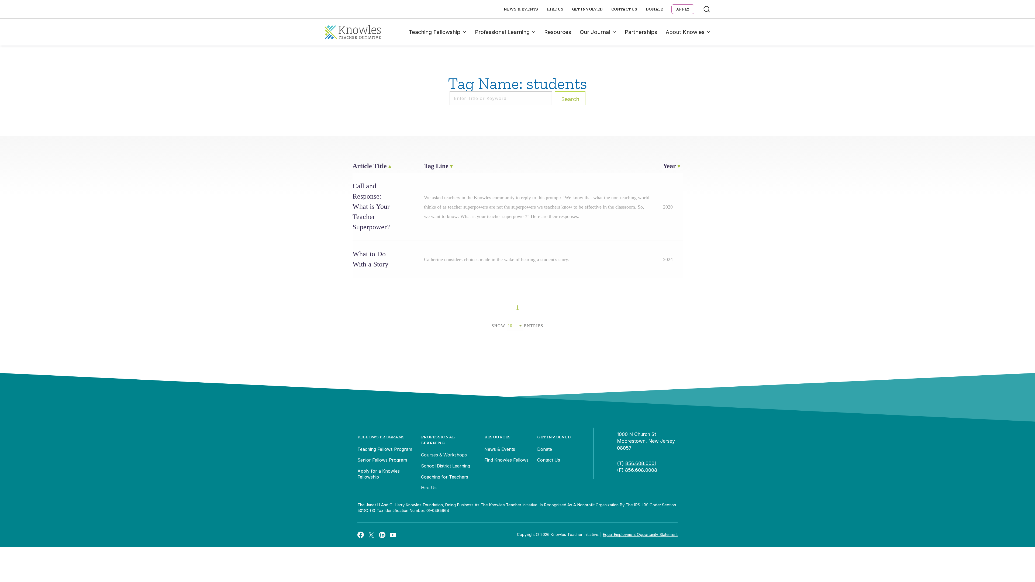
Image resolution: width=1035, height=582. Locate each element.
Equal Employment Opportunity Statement (640, 534)
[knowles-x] (371, 534)
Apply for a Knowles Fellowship (378, 474)
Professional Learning (502, 32)
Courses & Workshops (444, 455)
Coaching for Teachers (444, 477)
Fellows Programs (381, 436)
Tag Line (436, 165)
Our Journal (595, 32)
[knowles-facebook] (360, 534)
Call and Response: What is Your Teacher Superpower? (371, 206)
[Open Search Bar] (706, 9)
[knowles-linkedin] (382, 534)
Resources (557, 32)
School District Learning (445, 466)
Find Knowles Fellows (506, 460)
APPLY (683, 9)
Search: (570, 99)
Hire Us (555, 9)
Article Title (370, 165)
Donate (654, 9)
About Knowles (685, 32)
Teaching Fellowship (434, 32)
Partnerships (641, 32)
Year (669, 165)
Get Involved (587, 9)
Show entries (517, 326)
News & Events (521, 9)
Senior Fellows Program (382, 460)
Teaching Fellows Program (384, 449)
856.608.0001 (640, 463)
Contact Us (624, 9)
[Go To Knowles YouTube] (393, 534)
